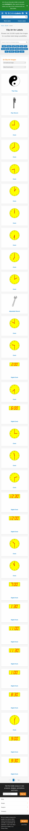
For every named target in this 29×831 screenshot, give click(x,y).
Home (2, 25)
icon (25, 46)
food (22, 46)
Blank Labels (7, 21)
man (8, 48)
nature (12, 48)
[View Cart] (26, 13)
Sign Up (23, 794)
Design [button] (3, 803)
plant (26, 48)
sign (6, 51)
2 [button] (15, 780)
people (21, 48)
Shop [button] (2, 799)
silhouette (11, 51)
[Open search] (26, 17)
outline (16, 48)
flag (13, 46)
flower (17, 46)
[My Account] (22, 13)
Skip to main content (5, 7)
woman (22, 51)
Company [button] (3, 811)
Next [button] (19, 780)
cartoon (8, 46)
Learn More (24, 824)
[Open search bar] (6, 13)
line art (3, 48)
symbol (16, 51)
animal (4, 46)
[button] (2, 13)
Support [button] (3, 807)
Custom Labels (22, 21)
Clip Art (6, 25)
